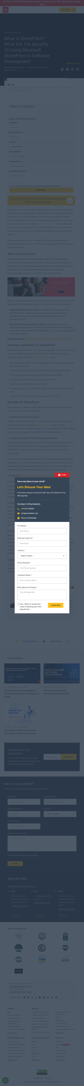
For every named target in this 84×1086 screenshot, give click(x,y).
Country (21, 550)
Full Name (22, 526)
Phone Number (23, 563)
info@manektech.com (29, 513)
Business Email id (25, 538)
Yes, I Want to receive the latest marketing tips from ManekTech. (30, 606)
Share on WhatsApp (28, 518)
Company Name (24, 575)
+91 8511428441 (27, 509)
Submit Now (55, 605)
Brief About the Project (27, 587)
